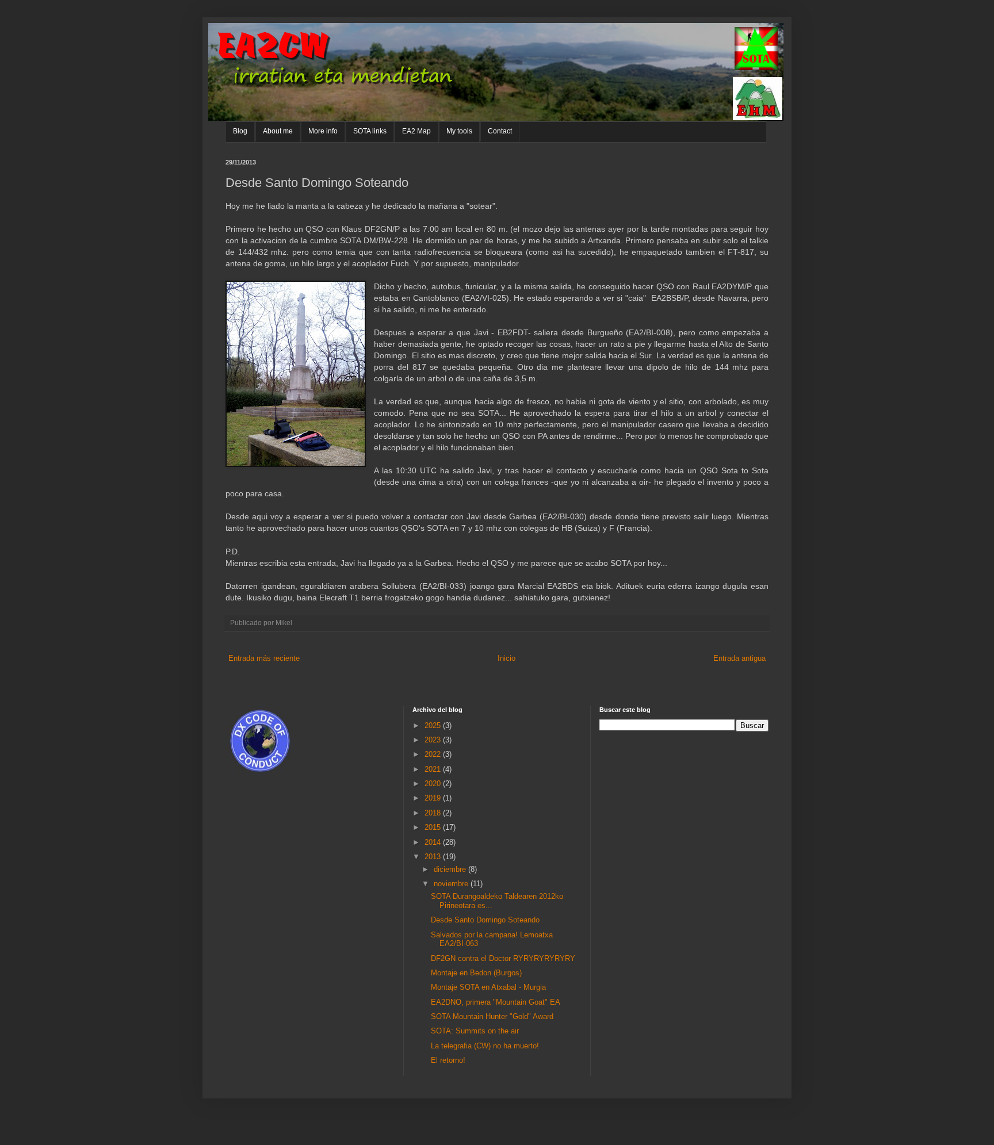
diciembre (451, 869)
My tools (459, 131)
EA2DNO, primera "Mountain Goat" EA (495, 1002)
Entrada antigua (739, 658)
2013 (434, 856)
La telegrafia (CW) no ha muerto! (485, 1045)
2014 (434, 842)
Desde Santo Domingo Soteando (485, 920)
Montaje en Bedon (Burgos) (476, 972)
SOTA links (370, 131)
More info (323, 131)
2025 (434, 725)
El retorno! (448, 1060)
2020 (434, 783)
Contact (500, 131)
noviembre (452, 883)
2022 (434, 754)
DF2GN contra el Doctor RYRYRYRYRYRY (503, 958)
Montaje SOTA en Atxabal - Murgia (488, 987)
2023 (434, 740)
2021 (434, 769)
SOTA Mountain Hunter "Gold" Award (492, 1016)
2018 (434, 813)
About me (278, 131)
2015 (434, 827)
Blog (240, 131)
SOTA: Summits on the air (475, 1031)
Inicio (506, 658)
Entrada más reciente (264, 658)
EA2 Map (416, 131)
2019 (434, 798)
